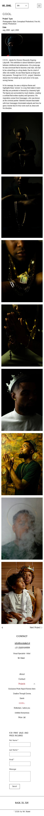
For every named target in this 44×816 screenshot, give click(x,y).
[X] (25, 662)
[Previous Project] (2, 627)
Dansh (22, 698)
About (22, 674)
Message (12, 769)
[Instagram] (22, 662)
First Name (13, 740)
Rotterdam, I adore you (22, 708)
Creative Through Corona (22, 693)
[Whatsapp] (18, 662)
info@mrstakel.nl (22, 643)
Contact (22, 679)
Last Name (13, 750)
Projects (22, 684)
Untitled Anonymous (22, 713)
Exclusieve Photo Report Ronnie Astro (21, 689)
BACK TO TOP (22, 803)
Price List (22, 717)
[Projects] (34, 684)
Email (11, 759)
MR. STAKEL (6, 6)
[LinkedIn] (29, 662)
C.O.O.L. (22, 703)
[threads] (15, 662)
